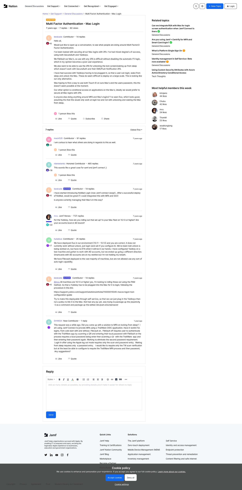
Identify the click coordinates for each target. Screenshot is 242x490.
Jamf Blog (104, 454)
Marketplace (105, 458)
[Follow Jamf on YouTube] (56, 455)
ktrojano (163, 93)
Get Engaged (110, 6)
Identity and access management (181, 445)
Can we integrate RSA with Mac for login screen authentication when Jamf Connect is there (173, 28)
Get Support (53, 6)
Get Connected (71, 6)
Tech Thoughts (159, 76)
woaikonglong (166, 125)
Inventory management (138, 458)
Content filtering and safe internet (181, 458)
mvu (56, 216)
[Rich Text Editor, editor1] (94, 396)
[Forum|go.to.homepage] (10, 6)
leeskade (58, 36)
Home (45, 13)
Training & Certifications (110, 445)
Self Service (171, 440)
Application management (139, 454)
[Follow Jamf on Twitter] (45, 455)
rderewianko (59, 163)
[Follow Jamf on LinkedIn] (51, 455)
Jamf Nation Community (111, 449)
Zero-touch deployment (138, 445)
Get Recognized (91, 6)
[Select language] (202, 6)
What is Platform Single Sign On (167, 50)
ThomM (163, 117)
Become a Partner (108, 463)
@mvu (57, 282)
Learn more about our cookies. (172, 471)
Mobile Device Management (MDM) (144, 449)
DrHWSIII (58, 321)
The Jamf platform (136, 440)
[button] (214, 6)
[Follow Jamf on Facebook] (67, 455)
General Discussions (34, 6)
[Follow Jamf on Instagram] (62, 455)
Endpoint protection (175, 449)
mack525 (58, 138)
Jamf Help (104, 440)
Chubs (163, 101)
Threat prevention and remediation (182, 454)
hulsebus (58, 239)
